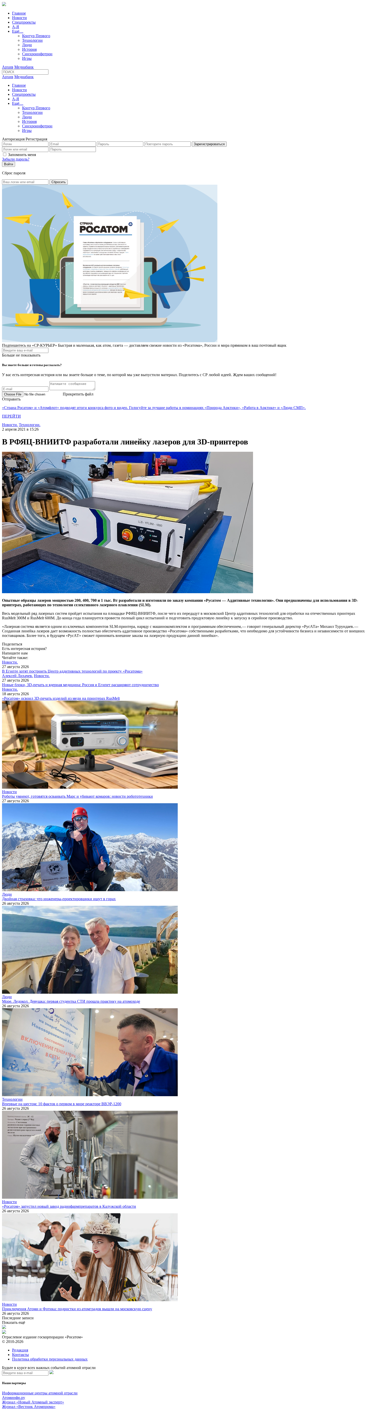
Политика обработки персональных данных (50, 1359)
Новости (19, 18)
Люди (27, 45)
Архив (7, 67)
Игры (27, 58)
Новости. (10, 425)
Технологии (32, 40)
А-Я (15, 27)
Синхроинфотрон (37, 54)
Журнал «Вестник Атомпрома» (28, 1406)
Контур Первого (36, 36)
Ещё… (17, 31)
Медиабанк (24, 67)
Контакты (20, 1354)
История (29, 49)
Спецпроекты (24, 22)
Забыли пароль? (15, 159)
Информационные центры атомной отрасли (40, 1393)
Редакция (20, 1350)
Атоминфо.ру (13, 1397)
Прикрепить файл (78, 394)
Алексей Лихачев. (17, 676)
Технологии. (29, 425)
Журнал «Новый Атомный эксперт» (33, 1402)
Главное (19, 13)
